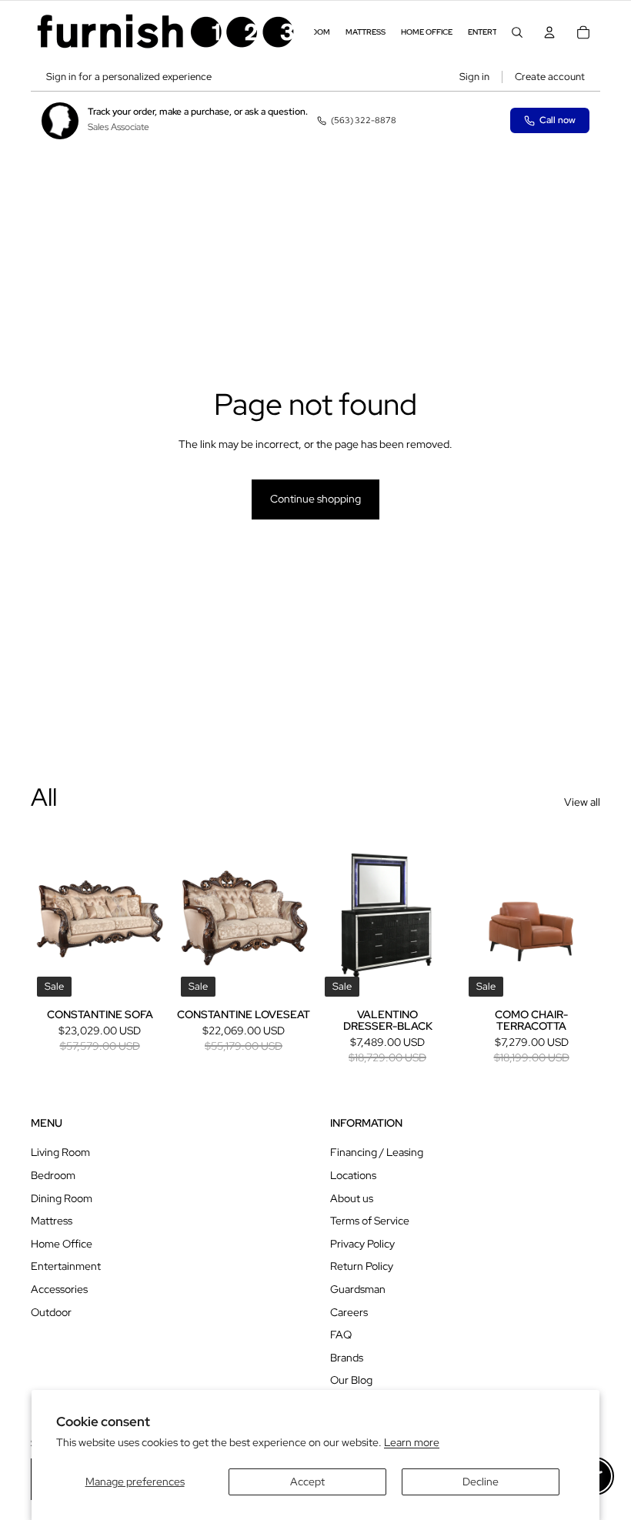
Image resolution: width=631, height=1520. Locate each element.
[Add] (145, 979)
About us (351, 1198)
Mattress (51, 1221)
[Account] (549, 32)
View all (582, 802)
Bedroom (53, 1175)
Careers (349, 1312)
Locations (353, 1175)
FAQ (341, 1334)
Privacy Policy (362, 1244)
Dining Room (61, 1198)
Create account (550, 76)
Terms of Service (369, 1221)
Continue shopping (315, 499)
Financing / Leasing (376, 1152)
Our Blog (351, 1380)
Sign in (474, 76)
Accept (307, 1481)
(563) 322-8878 (363, 120)
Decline (480, 1481)
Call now (557, 120)
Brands (346, 1358)
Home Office (61, 1244)
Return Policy (361, 1266)
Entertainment (66, 1266)
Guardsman (358, 1289)
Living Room (60, 1152)
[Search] (517, 32)
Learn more (411, 1442)
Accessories (59, 1289)
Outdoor (51, 1312)
